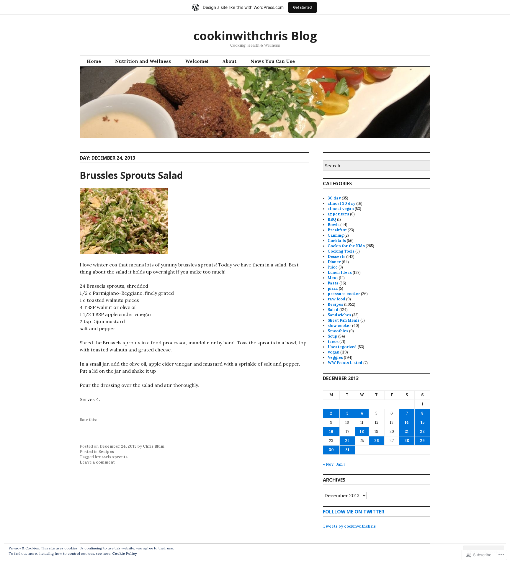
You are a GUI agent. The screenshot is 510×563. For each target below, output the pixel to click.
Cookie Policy (124, 553)
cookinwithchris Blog (255, 35)
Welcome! (196, 61)
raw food (336, 299)
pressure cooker (344, 293)
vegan (333, 352)
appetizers (338, 214)
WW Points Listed (345, 362)
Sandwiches (339, 314)
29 (422, 440)
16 (331, 431)
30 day (334, 198)
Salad (333, 309)
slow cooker (339, 325)
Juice (333, 267)
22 (422, 431)
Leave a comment (97, 462)
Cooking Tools (341, 251)
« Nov (328, 464)
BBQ (332, 219)
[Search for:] (376, 165)
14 (407, 422)
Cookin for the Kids (346, 245)
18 (362, 431)
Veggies (335, 357)
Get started (302, 7)
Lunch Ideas (340, 272)
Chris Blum (153, 446)
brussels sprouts (111, 456)
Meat (333, 277)
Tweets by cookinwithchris (349, 526)
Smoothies (338, 330)
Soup (332, 336)
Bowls (333, 224)
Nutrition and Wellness (143, 61)
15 (422, 422)
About (229, 61)
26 (376, 440)
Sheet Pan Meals (343, 320)
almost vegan (341, 208)
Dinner (334, 261)
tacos (333, 341)
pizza (333, 288)
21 (407, 431)
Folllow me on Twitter (353, 511)
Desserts (336, 256)
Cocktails (337, 240)
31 (347, 449)
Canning (336, 235)
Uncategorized (342, 346)
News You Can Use (273, 61)
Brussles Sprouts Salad (131, 175)
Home (94, 61)
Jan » (341, 464)
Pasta (333, 283)
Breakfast (337, 230)
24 (347, 440)
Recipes (106, 451)
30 (331, 449)
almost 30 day (341, 203)
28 (406, 440)
